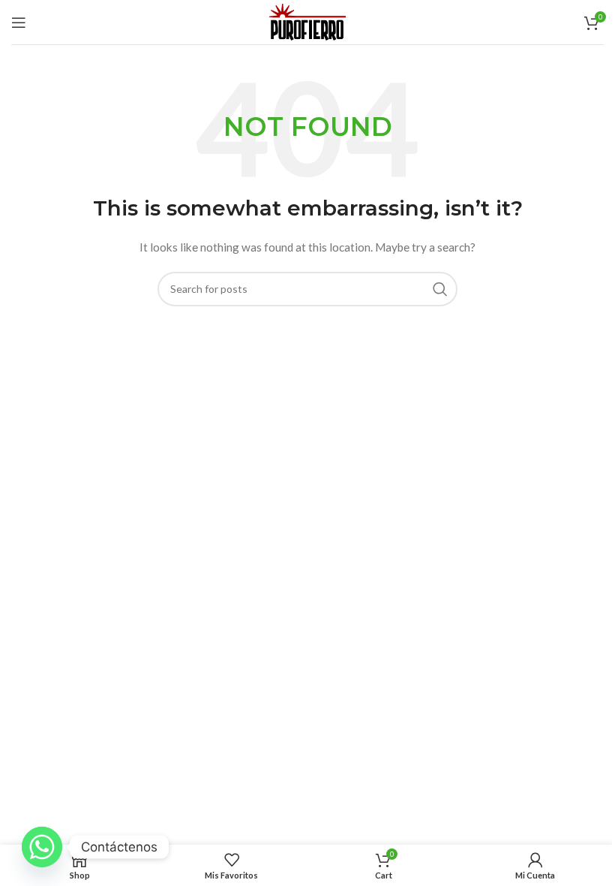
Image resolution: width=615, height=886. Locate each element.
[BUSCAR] (440, 289)
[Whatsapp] (42, 847)
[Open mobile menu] (19, 23)
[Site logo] (307, 20)
